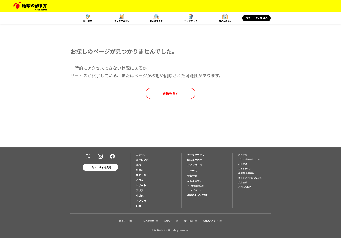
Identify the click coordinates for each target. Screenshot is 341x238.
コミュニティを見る (256, 18)
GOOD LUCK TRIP (197, 195)
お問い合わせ (244, 186)
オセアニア (142, 175)
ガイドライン (244, 168)
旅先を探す (170, 93)
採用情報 (242, 182)
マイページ (196, 190)
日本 (138, 206)
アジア (139, 190)
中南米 (140, 170)
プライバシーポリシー (249, 159)
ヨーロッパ (142, 159)
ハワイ (140, 180)
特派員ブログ (156, 20)
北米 (138, 164)
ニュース (192, 170)
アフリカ (141, 200)
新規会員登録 (197, 185)
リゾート (141, 185)
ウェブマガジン (121, 20)
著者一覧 (192, 175)
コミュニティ (225, 20)
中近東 (140, 195)
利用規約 (242, 163)
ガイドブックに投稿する (250, 177)
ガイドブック (190, 20)
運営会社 (242, 154)
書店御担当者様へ (246, 173)
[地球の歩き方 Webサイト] (30, 6)
